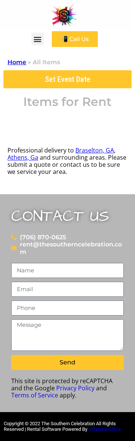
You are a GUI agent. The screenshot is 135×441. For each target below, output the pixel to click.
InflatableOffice (104, 429)
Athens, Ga (23, 157)
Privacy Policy (75, 388)
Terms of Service (34, 395)
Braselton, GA (94, 150)
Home (17, 62)
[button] (38, 39)
